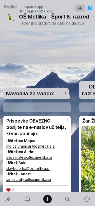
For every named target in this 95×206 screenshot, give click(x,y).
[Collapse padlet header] (92, 16)
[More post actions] (64, 122)
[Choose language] (79, 8)
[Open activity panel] (27, 199)
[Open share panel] (8, 199)
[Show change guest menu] (90, 8)
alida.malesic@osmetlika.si (29, 157)
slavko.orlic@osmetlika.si (28, 168)
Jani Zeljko (27, 11)
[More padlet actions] (87, 199)
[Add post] (47, 199)
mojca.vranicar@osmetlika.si (30, 146)
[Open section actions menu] (65, 92)
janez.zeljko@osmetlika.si (28, 179)
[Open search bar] (67, 199)
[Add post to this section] (37, 107)
